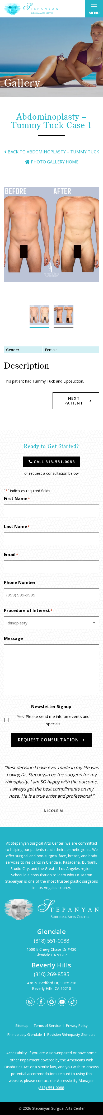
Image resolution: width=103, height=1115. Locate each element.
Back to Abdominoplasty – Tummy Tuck (53, 152)
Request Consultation (48, 740)
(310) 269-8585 (51, 974)
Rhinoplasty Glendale (24, 1034)
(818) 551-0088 (51, 940)
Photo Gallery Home (54, 162)
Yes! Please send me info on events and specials (53, 720)
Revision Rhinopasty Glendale (71, 1034)
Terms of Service (47, 1025)
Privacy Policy (77, 1025)
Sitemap (22, 1025)
